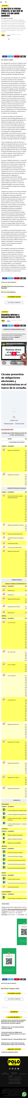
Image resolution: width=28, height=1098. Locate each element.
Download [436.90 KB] (7, 429)
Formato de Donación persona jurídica (16, 864)
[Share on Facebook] (4, 56)
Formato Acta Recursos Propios (15, 852)
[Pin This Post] (17, 56)
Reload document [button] (9, 423)
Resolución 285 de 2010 (13, 724)
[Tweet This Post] (11, 56)
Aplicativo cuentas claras (13, 551)
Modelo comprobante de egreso (15, 839)
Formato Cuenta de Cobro (14, 879)
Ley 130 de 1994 (11, 622)
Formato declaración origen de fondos (16, 868)
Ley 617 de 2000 (11, 664)
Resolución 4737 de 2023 (13, 742)
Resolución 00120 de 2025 (14, 606)
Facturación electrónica (13, 887)
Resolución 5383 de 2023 (13, 788)
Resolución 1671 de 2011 (13, 777)
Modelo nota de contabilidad (14, 843)
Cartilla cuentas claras (13, 543)
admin (8, 35)
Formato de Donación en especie (15, 856)
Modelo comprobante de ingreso (15, 835)
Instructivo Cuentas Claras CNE (15, 534)
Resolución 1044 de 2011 (13, 763)
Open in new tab (20, 423)
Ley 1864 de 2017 (12, 700)
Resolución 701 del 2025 (13, 474)
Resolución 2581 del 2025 (14, 1085)
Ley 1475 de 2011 (12, 675)
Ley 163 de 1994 (11, 652)
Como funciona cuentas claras (15, 547)
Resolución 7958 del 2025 (14, 450)
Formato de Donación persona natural (16, 860)
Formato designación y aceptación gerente (17, 810)
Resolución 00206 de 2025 (14, 599)
